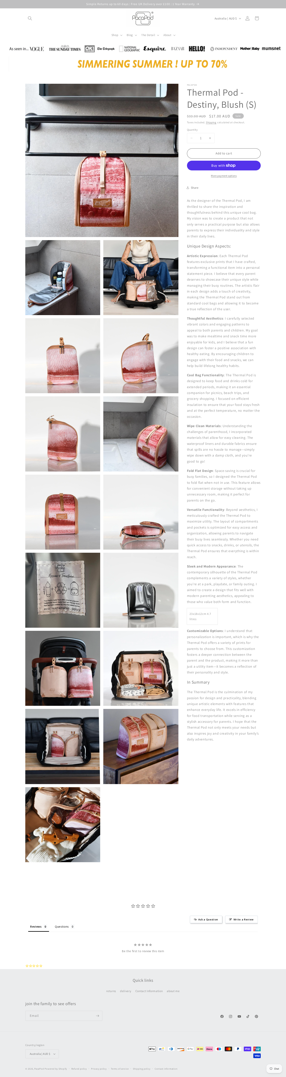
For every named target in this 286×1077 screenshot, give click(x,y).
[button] (30, 18)
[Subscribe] (97, 1016)
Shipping (211, 122)
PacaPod (39, 1068)
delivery (125, 991)
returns (111, 991)
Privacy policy (99, 1068)
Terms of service (120, 1068)
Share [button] (195, 187)
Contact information (166, 1068)
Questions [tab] (62, 926)
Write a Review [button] (243, 919)
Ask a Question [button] (208, 919)
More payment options (224, 175)
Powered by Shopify (56, 1068)
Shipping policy (142, 1068)
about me (173, 991)
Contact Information (149, 991)
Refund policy (79, 1068)
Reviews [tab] (36, 926)
